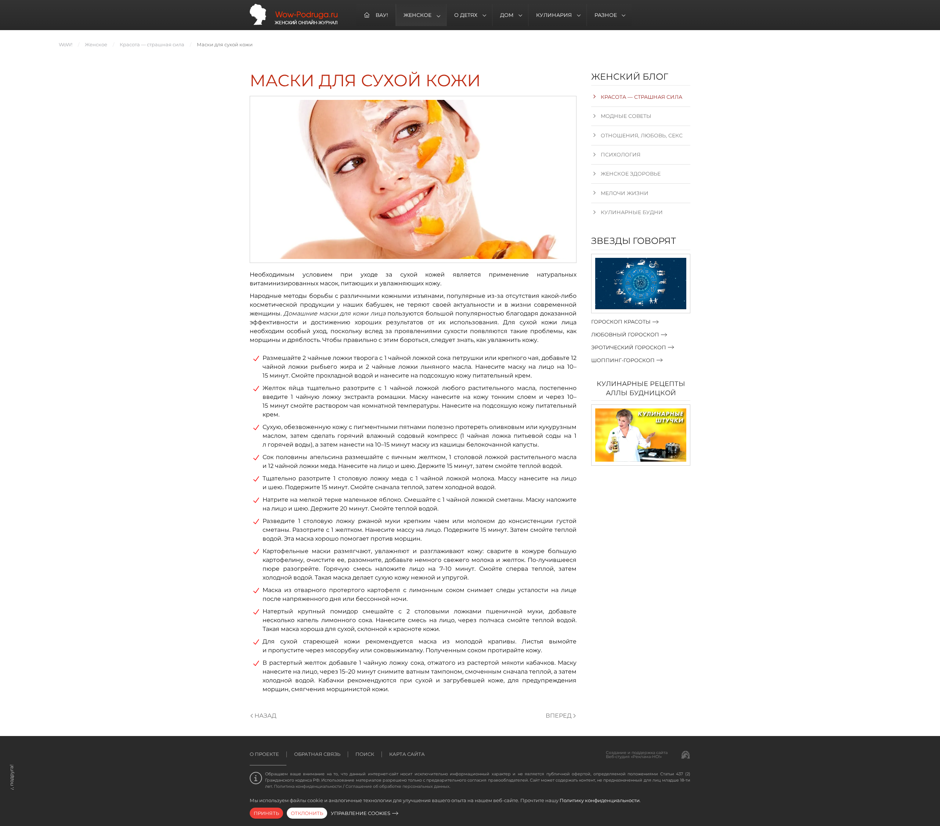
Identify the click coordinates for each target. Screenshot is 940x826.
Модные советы (626, 116)
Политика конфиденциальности (308, 786)
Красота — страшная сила (641, 97)
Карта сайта (407, 754)
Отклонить (307, 813)
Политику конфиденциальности (600, 800)
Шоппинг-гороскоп (623, 360)
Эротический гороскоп (628, 347)
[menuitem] (376, 15)
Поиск (364, 754)
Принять (266, 813)
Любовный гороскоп (625, 334)
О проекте (264, 754)
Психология (620, 154)
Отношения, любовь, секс (642, 135)
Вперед (559, 715)
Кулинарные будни (632, 212)
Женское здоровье (631, 173)
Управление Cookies (360, 813)
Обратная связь (317, 754)
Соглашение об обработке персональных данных (397, 786)
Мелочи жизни (624, 193)
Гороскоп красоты (621, 321)
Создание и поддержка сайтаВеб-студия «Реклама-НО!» (637, 754)
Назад (265, 715)
